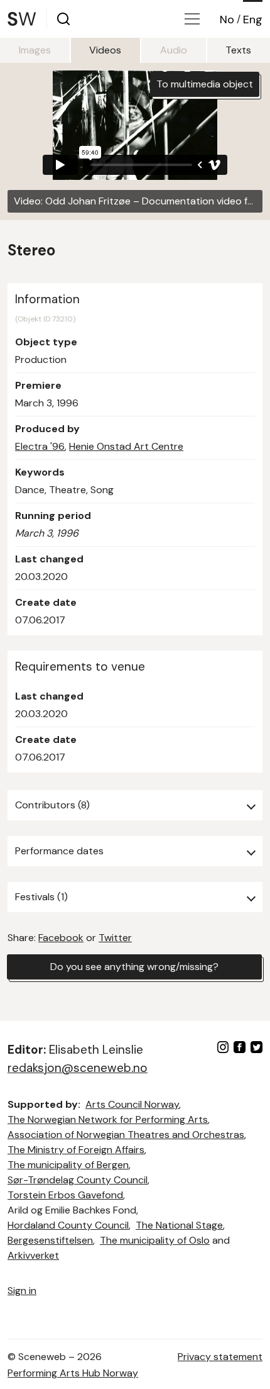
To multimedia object (204, 84)
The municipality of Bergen (68, 1164)
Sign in (22, 1290)
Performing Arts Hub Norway (73, 1373)
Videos (105, 50)
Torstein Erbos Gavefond (65, 1195)
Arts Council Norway (132, 1104)
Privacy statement (220, 1356)
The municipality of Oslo (155, 1240)
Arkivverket (33, 1255)
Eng (252, 19)
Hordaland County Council (68, 1225)
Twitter (115, 937)
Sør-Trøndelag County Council (78, 1179)
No (227, 19)
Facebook (61, 937)
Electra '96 (40, 446)
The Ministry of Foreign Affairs (76, 1149)
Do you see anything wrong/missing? (134, 966)
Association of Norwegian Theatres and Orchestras (126, 1134)
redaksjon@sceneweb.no (78, 1068)
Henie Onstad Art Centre (126, 446)
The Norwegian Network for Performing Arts (108, 1119)
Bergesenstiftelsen (50, 1240)
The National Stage (179, 1225)
